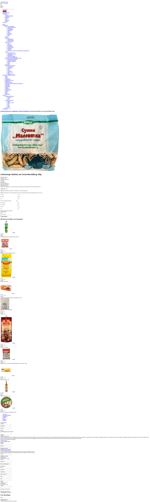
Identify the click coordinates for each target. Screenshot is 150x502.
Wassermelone (10, 71)
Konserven (7, 37)
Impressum (7, 20)
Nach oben (5, 414)
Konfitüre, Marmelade (12, 60)
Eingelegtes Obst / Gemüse (10, 65)
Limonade (9, 97)
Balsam (9, 105)
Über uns (7, 14)
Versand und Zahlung (9, 15)
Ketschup (9, 44)
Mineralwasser (8, 107)
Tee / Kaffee (7, 64)
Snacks (6, 51)
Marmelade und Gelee (9, 80)
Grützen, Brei (10, 28)
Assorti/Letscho (10, 66)
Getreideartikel (10, 29)
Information (5, 13)
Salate (9, 31)
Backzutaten (10, 33)
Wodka (9, 101)
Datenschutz (7, 16)
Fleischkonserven (11, 40)
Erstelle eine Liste (4, 499)
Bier (8, 104)
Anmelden (5, 22)
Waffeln (6, 87)
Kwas (9, 99)
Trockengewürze (11, 47)
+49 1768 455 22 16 (4, 2)
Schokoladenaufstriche (12, 61)
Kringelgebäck (8, 79)
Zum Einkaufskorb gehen (5, 441)
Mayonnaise (10, 45)
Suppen (9, 32)
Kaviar (4, 24)
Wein (8, 103)
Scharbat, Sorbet (8, 89)
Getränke (4, 95)
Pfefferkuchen (7, 81)
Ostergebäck (5, 108)
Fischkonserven (10, 39)
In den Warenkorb (4, 216)
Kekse (6, 77)
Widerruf (6, 17)
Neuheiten (5, 10)
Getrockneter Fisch (11, 52)
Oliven (9, 72)
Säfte (8, 98)
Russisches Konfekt (8, 82)
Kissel (9, 63)
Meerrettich (10, 48)
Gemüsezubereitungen (12, 27)
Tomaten (9, 70)
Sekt (8, 106)
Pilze (8, 69)
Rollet (6, 91)
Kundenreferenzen (6, 12)
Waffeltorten (7, 88)
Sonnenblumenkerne (11, 55)
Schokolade (7, 84)
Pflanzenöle (10, 30)
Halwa (6, 76)
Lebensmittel (5, 25)
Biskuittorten (7, 94)
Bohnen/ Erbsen (10, 73)
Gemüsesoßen (10, 46)
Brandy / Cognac (11, 102)
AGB (6, 19)
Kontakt (6, 21)
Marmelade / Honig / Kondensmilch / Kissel (13, 58)
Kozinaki (7, 78)
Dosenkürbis (10, 67)
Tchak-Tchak (7, 85)
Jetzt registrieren (8, 449)
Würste (6, 36)
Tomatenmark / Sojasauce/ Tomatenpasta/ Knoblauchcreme (18, 50)
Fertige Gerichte (10, 41)
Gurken (9, 68)
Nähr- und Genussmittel (9, 26)
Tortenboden (7, 86)
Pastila (6, 93)
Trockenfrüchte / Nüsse (12, 53)
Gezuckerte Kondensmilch (12, 59)
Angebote (4, 11)
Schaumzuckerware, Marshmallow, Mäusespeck (14, 83)
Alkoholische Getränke (9, 100)
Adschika (9, 49)
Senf (8, 43)
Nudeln (9, 34)
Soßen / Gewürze (8, 42)
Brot (8, 35)
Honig (9, 62)
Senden (2, 435)
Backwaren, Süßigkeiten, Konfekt (9, 75)
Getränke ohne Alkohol (9, 96)
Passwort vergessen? (4, 448)
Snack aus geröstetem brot (12, 57)
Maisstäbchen (10, 54)
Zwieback (7, 90)
